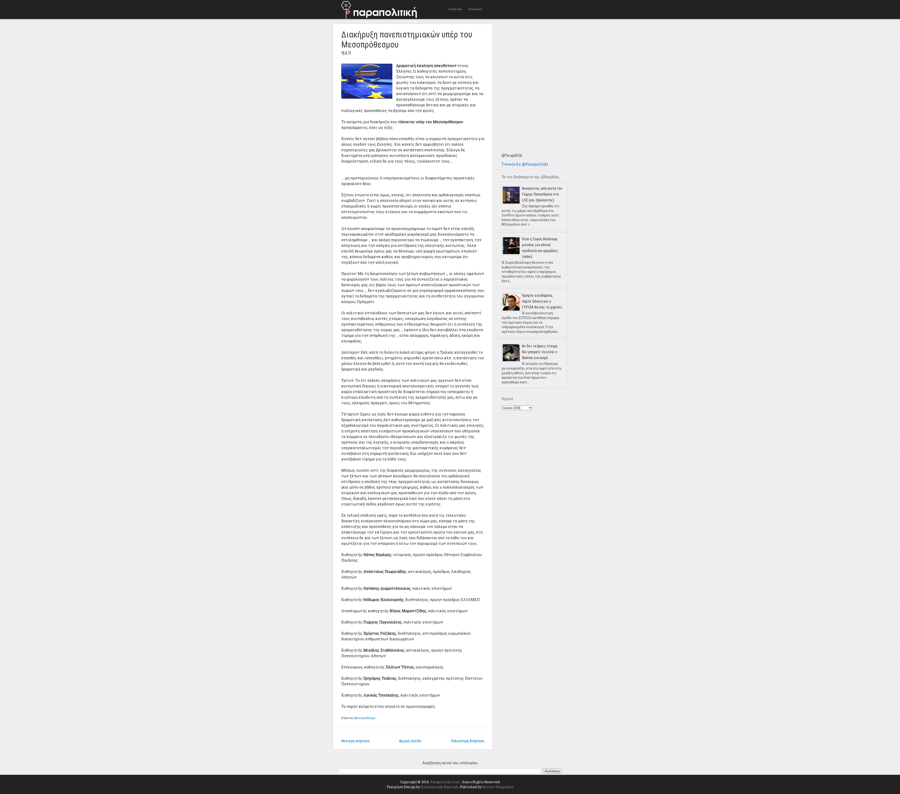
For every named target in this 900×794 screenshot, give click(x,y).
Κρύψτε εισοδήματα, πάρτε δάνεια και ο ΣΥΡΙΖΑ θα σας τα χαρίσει (542, 301)
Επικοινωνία (475, 9)
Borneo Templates (498, 787)
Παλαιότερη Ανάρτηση (467, 741)
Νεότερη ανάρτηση (355, 741)
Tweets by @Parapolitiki (525, 164)
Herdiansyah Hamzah (439, 787)
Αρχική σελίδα (410, 741)
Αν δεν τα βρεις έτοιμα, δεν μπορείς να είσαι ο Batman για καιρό (540, 352)
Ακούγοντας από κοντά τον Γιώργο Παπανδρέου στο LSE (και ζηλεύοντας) (542, 194)
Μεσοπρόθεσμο (365, 718)
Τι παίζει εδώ (455, 9)
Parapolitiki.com (445, 782)
